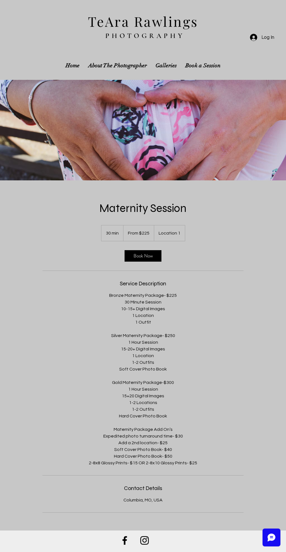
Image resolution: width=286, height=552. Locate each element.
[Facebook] (124, 540)
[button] (166, 65)
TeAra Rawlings (143, 21)
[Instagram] (144, 540)
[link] (143, 256)
